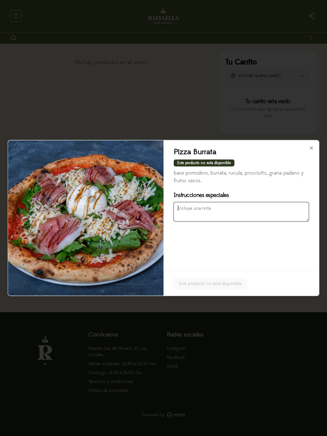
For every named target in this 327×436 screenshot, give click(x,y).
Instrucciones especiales (201, 195)
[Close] (311, 148)
